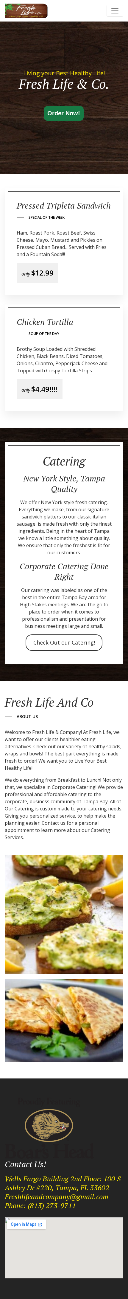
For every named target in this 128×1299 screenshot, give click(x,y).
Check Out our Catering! (64, 642)
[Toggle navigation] (115, 11)
